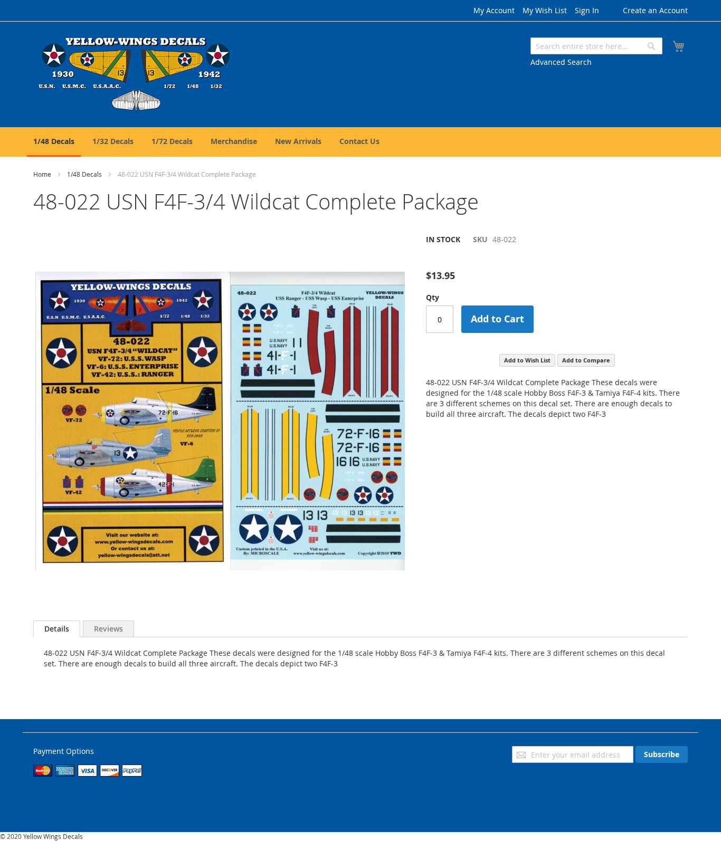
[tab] (56, 628)
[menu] (360, 142)
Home (42, 174)
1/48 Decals (84, 174)
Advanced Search (561, 62)
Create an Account (655, 10)
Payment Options (63, 751)
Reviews (108, 629)
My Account (494, 10)
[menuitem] (54, 142)
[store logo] (135, 73)
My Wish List (545, 10)
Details (56, 629)
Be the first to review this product (485, 257)
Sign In (587, 10)
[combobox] (596, 45)
